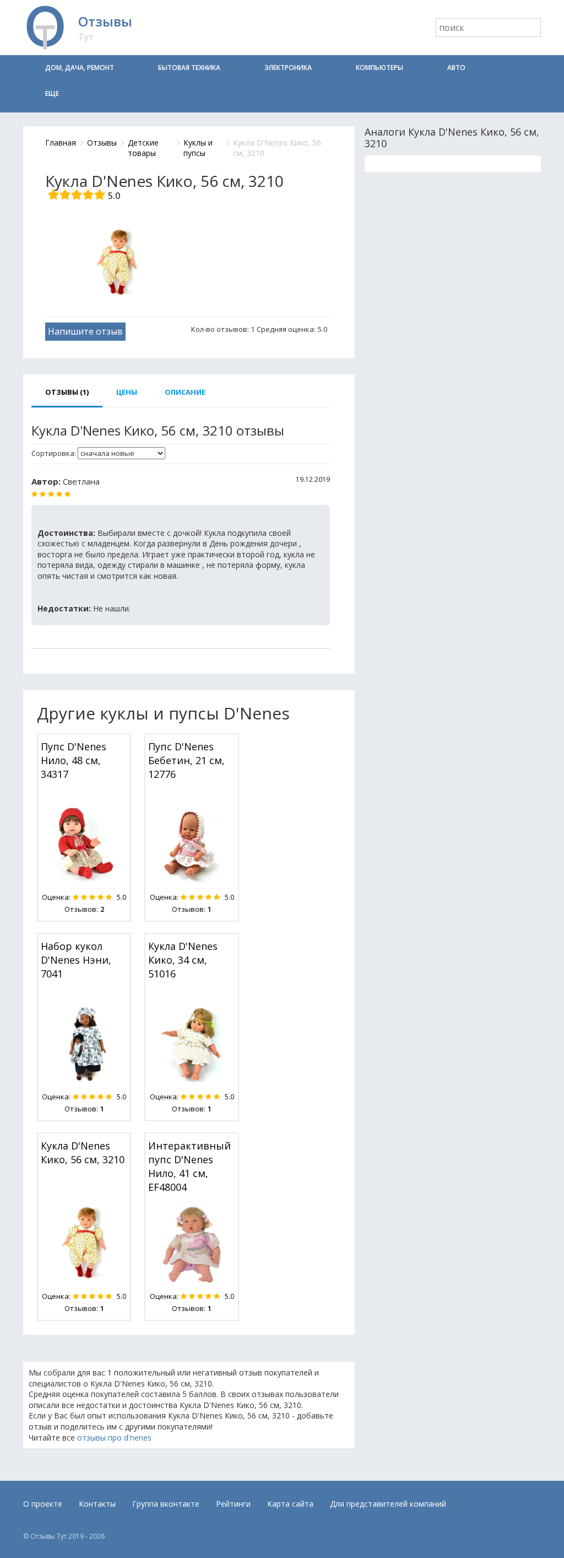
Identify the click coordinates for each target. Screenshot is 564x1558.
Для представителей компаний (388, 1503)
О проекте (42, 1503)
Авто (456, 67)
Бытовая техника (189, 67)
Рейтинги (233, 1503)
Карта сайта (290, 1503)
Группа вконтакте (165, 1503)
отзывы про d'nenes (114, 1437)
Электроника (288, 67)
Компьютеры (379, 67)
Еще (52, 93)
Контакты (97, 1503)
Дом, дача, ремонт (79, 67)
